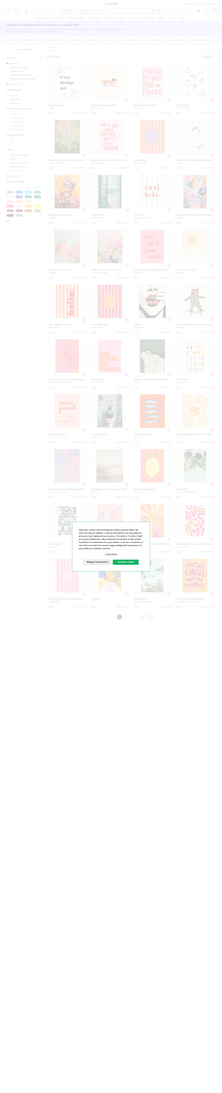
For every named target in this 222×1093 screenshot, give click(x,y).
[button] (111, 554)
